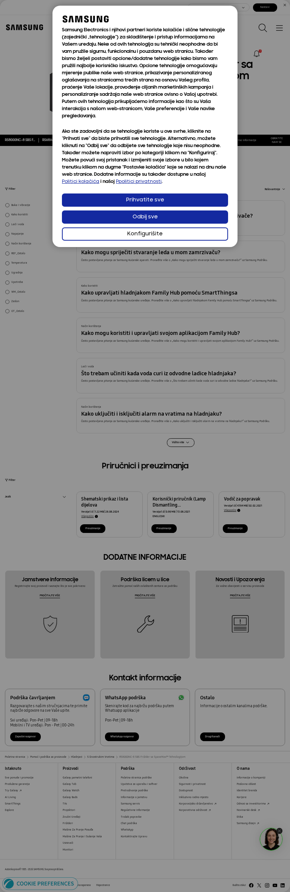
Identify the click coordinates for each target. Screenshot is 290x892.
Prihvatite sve (145, 200)
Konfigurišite (145, 234)
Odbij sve (145, 217)
